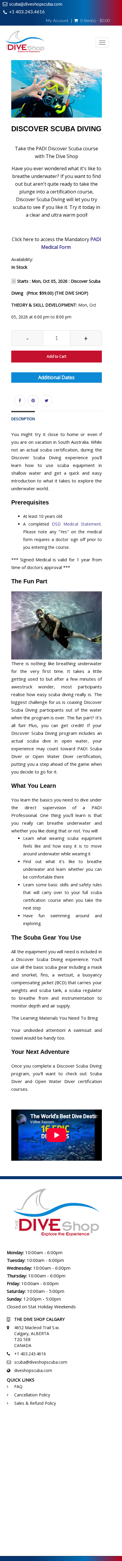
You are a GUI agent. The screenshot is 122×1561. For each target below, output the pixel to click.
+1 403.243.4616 (27, 12)
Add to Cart (56, 356)
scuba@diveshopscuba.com (35, 4)
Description (23, 418)
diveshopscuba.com (33, 1370)
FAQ (18, 1386)
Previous (11, 96)
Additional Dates (56, 377)
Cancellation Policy (32, 1395)
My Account (57, 21)
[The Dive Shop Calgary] (25, 43)
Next (103, 96)
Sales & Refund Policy (35, 1403)
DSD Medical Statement (76, 524)
